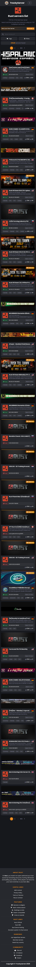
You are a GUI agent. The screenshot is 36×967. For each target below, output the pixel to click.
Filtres (28, 39)
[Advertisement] (18, 845)
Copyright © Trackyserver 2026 (18, 964)
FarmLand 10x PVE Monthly (18, 649)
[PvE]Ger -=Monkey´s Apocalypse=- (21, 711)
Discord (19, 950)
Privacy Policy (18, 893)
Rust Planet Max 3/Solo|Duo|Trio (20, 497)
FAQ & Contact (18, 898)
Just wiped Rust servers (18, 937)
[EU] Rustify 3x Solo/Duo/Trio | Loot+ (21, 618)
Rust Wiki (18, 925)
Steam (19, 958)
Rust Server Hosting (18, 927)
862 (21, 48)
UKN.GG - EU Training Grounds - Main (22, 466)
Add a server (18, 890)
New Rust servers (18, 940)
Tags (10, 39)
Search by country (18, 942)
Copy (6, 74)
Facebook (19, 955)
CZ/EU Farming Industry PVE (18, 221)
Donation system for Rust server (18, 930)
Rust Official (18, 922)
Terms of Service (18, 895)
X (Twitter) (18, 953)
